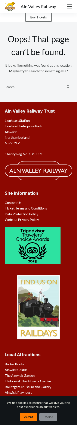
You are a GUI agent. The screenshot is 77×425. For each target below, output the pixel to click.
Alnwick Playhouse (18, 392)
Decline (48, 417)
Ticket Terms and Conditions (26, 208)
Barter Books (15, 364)
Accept (28, 417)
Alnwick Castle (16, 370)
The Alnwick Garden (20, 375)
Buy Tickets (38, 17)
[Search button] (68, 87)
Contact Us (13, 202)
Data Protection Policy (21, 214)
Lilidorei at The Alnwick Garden (28, 381)
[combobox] (34, 86)
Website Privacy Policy (22, 219)
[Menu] (69, 6)
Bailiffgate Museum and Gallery (28, 387)
